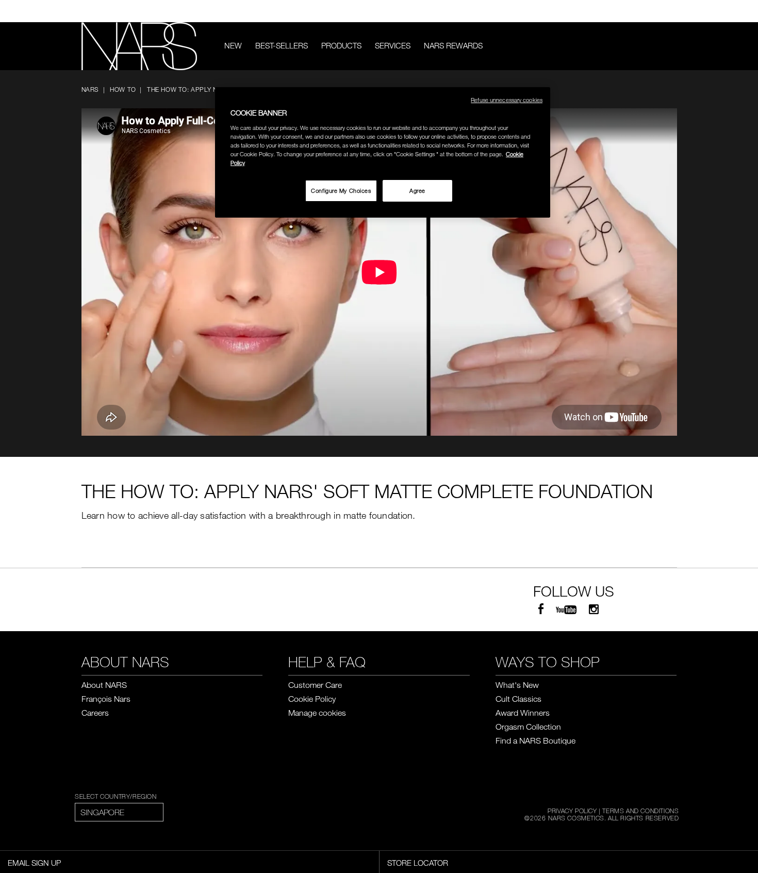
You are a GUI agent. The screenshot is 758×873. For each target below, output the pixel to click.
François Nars (105, 698)
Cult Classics (518, 698)
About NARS (104, 684)
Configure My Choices (341, 190)
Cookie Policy (312, 698)
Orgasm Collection (528, 726)
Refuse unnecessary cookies (506, 99)
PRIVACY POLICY (572, 810)
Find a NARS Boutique (535, 740)
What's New (517, 684)
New (233, 45)
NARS (90, 89)
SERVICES (392, 45)
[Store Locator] (672, 11)
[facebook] (540, 609)
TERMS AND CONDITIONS (640, 810)
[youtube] (566, 609)
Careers (95, 712)
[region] (382, 152)
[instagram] (594, 609)
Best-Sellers (281, 45)
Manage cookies (317, 712)
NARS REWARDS (453, 45)
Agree (417, 190)
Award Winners (523, 712)
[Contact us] (656, 11)
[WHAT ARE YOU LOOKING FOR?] (670, 46)
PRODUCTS (341, 45)
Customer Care (315, 684)
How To (123, 89)
